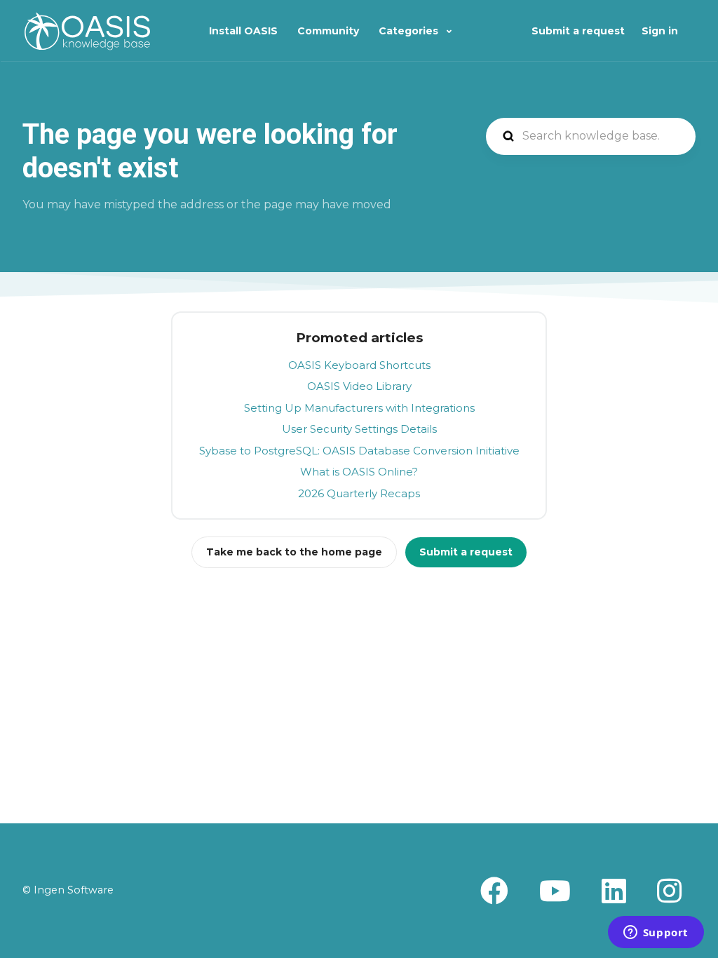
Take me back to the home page (294, 552)
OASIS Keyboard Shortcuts (359, 365)
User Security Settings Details (359, 429)
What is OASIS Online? (359, 471)
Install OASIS (243, 31)
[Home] (87, 31)
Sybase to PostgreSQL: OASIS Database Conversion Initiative (359, 450)
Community (328, 31)
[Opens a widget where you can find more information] (655, 933)
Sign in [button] (660, 31)
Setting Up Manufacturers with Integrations (359, 407)
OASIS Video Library (359, 386)
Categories (410, 31)
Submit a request (578, 31)
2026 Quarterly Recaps (359, 493)
